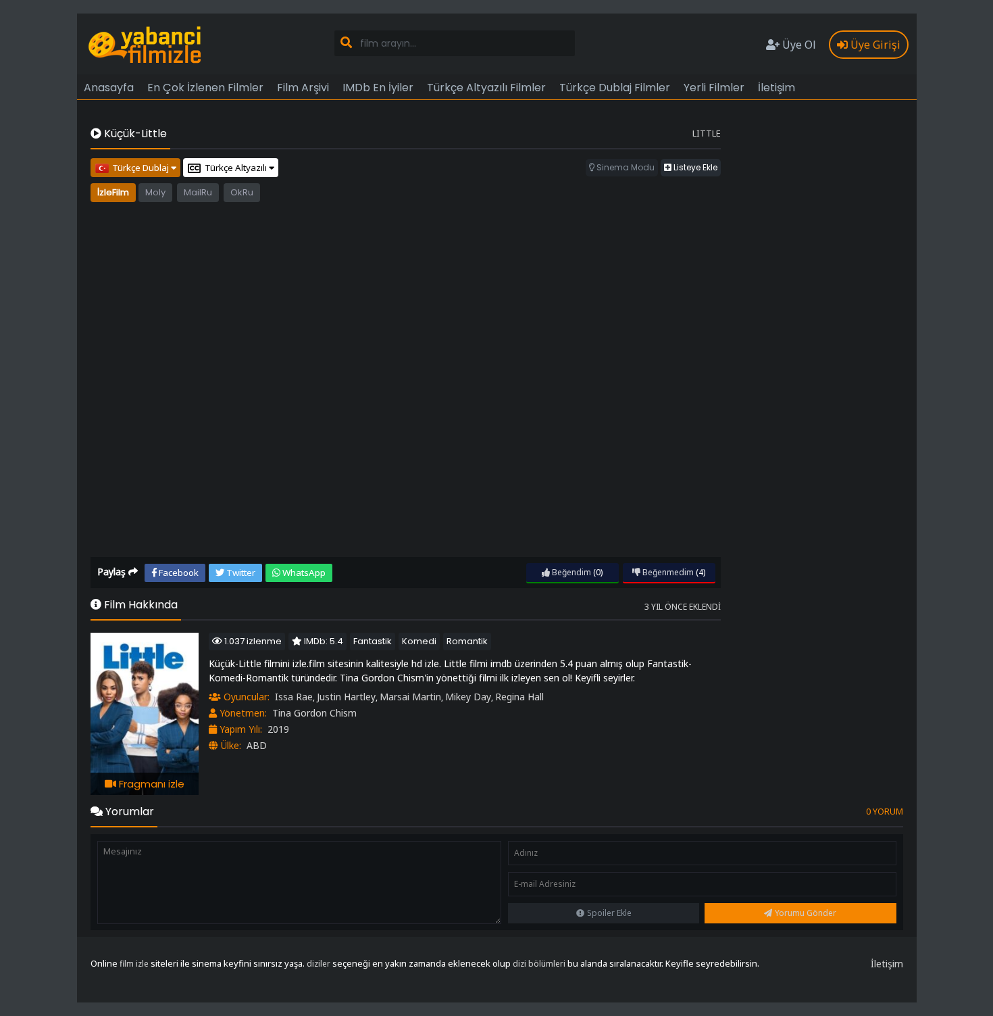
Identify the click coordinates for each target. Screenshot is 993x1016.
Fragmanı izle (150, 784)
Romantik (467, 641)
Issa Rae (294, 696)
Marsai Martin (410, 696)
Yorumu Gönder (805, 913)
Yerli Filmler (714, 87)
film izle (134, 963)
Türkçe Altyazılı (237, 168)
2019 (278, 729)
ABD (257, 745)
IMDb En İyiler (377, 87)
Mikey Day (468, 696)
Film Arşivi (303, 87)
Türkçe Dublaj (141, 168)
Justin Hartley (346, 696)
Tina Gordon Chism (314, 712)
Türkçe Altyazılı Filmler (486, 87)
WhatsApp (303, 572)
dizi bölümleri (539, 963)
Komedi (419, 641)
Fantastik (372, 641)
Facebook (178, 572)
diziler (318, 963)
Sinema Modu (624, 167)
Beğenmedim (667, 572)
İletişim (776, 87)
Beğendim (570, 572)
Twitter (239, 572)
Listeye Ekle (694, 167)
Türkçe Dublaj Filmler (614, 87)
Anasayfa (109, 87)
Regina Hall (519, 696)
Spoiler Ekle (609, 913)
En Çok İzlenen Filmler (205, 87)
